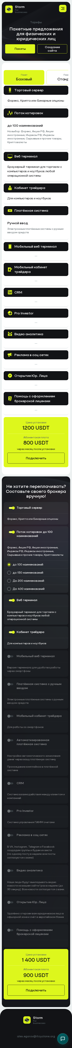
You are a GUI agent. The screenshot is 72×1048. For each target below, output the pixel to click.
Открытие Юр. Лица (31, 902)
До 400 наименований (28, 589)
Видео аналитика (30, 870)
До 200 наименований (28, 580)
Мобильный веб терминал (36, 656)
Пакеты (20, 49)
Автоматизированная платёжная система (33, 742)
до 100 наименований (28, 564)
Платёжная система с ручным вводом (39, 686)
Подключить (36, 458)
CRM (20, 783)
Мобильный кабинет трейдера (39, 716)
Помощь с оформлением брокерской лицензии (35, 932)
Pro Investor (25, 811)
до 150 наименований (28, 572)
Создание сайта (52, 48)
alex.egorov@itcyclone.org (36, 1036)
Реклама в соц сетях (32, 835)
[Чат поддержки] (62, 1038)
